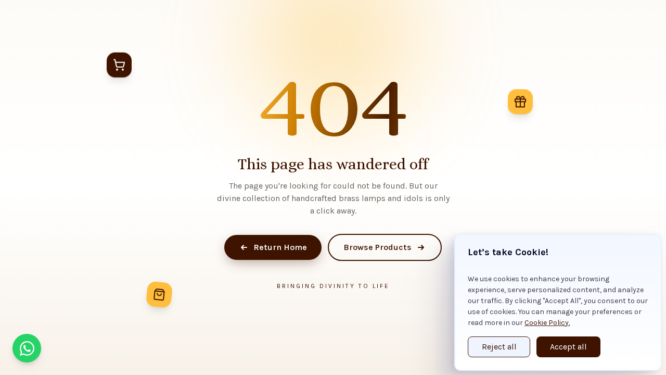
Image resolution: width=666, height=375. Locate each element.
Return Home (280, 247)
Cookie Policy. (547, 322)
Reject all (499, 347)
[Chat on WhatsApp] (26, 348)
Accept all (568, 347)
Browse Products (377, 247)
